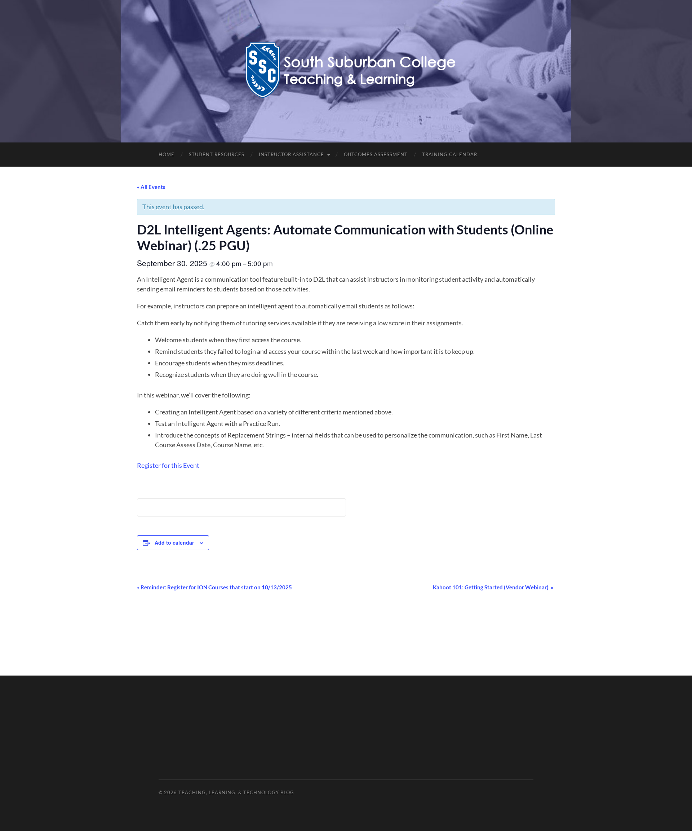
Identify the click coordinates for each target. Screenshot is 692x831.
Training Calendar (449, 154)
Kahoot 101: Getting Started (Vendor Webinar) (493, 587)
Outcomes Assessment (376, 154)
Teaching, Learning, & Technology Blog (236, 792)
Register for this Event (168, 465)
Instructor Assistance (291, 154)
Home (166, 154)
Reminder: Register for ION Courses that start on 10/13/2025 (214, 587)
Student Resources (216, 154)
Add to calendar (174, 542)
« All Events (151, 187)
